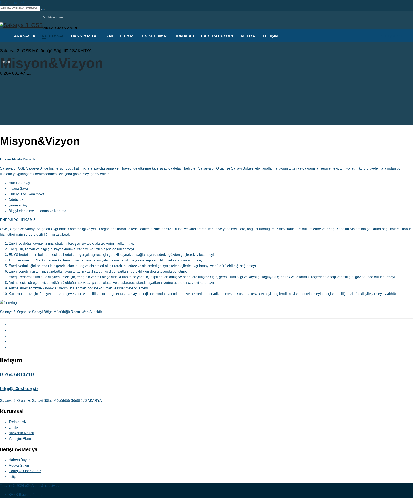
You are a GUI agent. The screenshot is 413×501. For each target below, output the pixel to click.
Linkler (14, 427)
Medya (248, 36)
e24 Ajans (32, 485)
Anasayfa (24, 36)
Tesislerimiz (153, 36)
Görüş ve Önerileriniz (25, 471)
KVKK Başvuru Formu (25, 494)
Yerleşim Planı (20, 438)
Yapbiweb (52, 485)
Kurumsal (53, 36)
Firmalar (184, 36)
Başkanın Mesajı (21, 433)
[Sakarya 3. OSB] (21, 25)
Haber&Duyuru (218, 36)
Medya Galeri (19, 465)
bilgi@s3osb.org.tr (19, 388)
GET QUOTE (390, 36)
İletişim (270, 36)
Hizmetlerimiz (118, 36)
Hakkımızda (83, 36)
